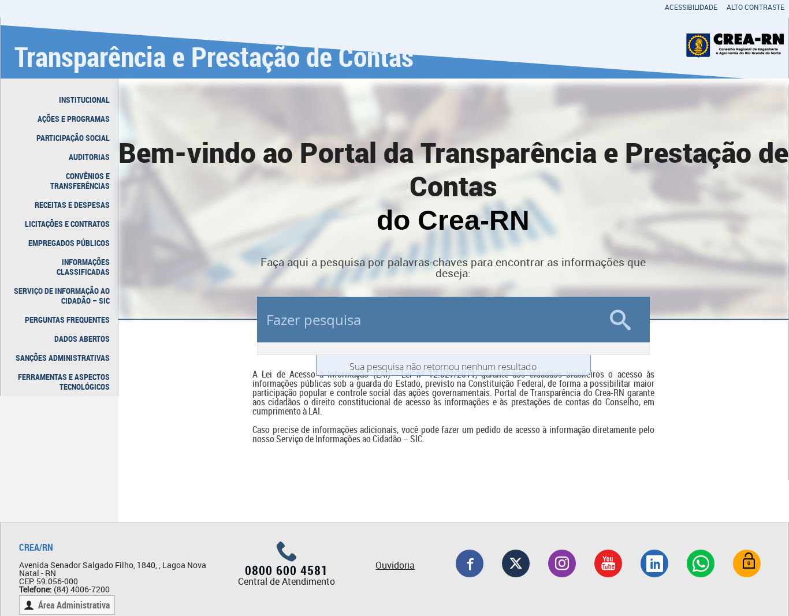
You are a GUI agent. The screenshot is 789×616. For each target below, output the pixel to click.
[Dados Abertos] (747, 563)
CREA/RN (36, 547)
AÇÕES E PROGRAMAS (74, 118)
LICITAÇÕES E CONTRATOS (67, 223)
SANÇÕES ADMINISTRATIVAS (63, 357)
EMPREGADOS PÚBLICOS (69, 242)
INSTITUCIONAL (84, 99)
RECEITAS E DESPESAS (72, 204)
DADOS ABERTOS (82, 338)
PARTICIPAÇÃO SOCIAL (73, 137)
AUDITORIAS (89, 156)
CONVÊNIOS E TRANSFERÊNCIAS (80, 180)
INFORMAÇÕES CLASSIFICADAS (83, 266)
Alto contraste (755, 7)
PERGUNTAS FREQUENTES (67, 319)
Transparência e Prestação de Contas (214, 56)
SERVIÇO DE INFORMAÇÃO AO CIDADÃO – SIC (62, 295)
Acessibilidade (691, 7)
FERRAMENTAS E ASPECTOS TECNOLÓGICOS (64, 381)
